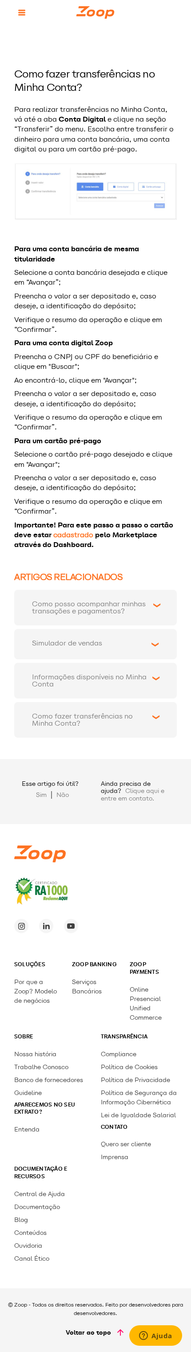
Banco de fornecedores (48, 1080)
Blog (21, 1220)
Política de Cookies (129, 1067)
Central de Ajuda (39, 1194)
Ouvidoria (28, 1246)
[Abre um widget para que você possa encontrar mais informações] (155, 1336)
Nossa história (35, 1054)
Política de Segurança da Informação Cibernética (139, 1097)
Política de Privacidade (135, 1080)
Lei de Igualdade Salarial (138, 1115)
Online (139, 989)
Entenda (27, 1129)
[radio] (41, 795)
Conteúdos (30, 1233)
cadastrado (73, 535)
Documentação (37, 1207)
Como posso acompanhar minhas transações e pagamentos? (89, 607)
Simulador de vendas (67, 643)
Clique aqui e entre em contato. (132, 794)
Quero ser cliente (126, 1144)
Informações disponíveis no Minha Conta (89, 680)
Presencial (145, 999)
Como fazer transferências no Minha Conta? (82, 719)
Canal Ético (31, 1258)
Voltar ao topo (88, 1332)
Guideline (28, 1093)
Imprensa (114, 1157)
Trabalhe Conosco (41, 1067)
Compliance (118, 1054)
